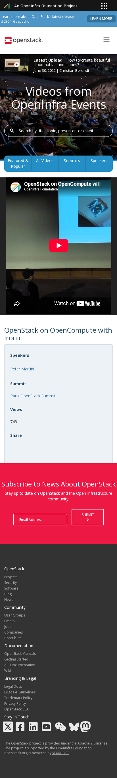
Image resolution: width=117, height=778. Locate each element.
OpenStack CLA (16, 709)
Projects (10, 576)
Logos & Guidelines (19, 692)
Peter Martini (22, 369)
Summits (72, 160)
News (8, 599)
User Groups (14, 615)
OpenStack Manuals (20, 653)
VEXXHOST (60, 752)
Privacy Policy (15, 703)
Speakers (99, 160)
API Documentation (19, 664)
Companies (13, 632)
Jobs (7, 626)
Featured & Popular (18, 163)
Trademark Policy (18, 697)
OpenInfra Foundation (74, 748)
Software (11, 588)
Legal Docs (13, 686)
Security (10, 582)
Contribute (13, 638)
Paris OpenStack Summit (33, 396)
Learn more (101, 18)
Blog (8, 594)
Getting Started (16, 659)
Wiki (7, 670)
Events (9, 620)
